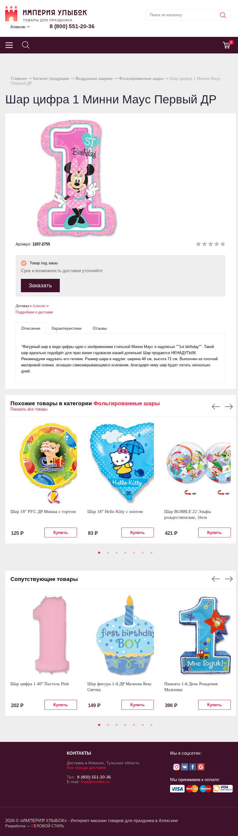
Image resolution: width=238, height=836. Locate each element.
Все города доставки (86, 767)
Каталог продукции (51, 78)
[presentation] (31, 327)
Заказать (40, 285)
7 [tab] (150, 554)
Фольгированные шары (141, 78)
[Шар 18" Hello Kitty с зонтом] (120, 462)
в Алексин (37, 306)
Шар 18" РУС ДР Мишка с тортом (43, 511)
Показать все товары (28, 409)
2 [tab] (107, 554)
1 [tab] (98, 554)
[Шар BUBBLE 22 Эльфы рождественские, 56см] (197, 462)
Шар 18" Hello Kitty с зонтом (115, 511)
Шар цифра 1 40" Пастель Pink (39, 683)
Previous (216, 407)
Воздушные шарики (94, 78)
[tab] (31, 328)
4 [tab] (124, 554)
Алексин (17, 27)
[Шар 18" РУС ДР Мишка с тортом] (43, 462)
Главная (19, 78)
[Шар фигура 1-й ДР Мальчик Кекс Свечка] (120, 635)
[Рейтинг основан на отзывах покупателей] (210, 245)
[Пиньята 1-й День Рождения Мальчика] (197, 635)
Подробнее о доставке (34, 312)
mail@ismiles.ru (95, 781)
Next (229, 407)
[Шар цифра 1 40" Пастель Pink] (43, 635)
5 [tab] (133, 554)
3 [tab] (115, 554)
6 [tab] (142, 554)
